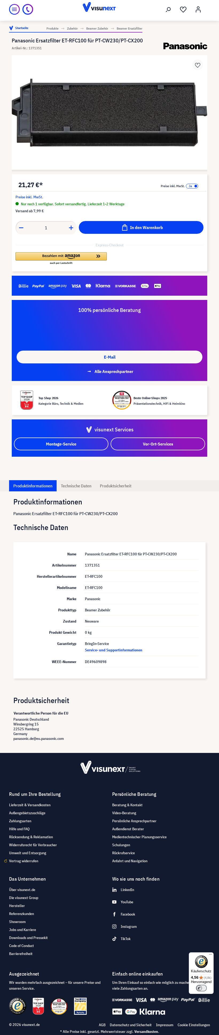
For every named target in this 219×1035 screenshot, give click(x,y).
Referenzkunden (21, 913)
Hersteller (17, 905)
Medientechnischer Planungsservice (139, 837)
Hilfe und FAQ (19, 829)
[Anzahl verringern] (21, 227)
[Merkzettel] (183, 9)
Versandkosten (146, 1031)
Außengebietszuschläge (27, 813)
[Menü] (14, 9)
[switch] (201, 988)
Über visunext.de (22, 889)
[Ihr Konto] (198, 9)
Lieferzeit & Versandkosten (29, 805)
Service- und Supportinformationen (113, 650)
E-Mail (109, 357)
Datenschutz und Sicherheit (131, 1024)
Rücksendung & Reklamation (31, 837)
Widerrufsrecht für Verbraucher (33, 845)
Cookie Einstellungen (194, 1024)
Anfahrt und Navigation (129, 861)
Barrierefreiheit (21, 953)
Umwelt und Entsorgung (27, 853)
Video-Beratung (124, 813)
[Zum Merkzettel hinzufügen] (197, 64)
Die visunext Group (23, 897)
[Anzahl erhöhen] (71, 227)
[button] (61, 258)
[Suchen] (168, 9)
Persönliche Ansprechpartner (134, 821)
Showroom (17, 921)
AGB (102, 1024)
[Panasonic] (185, 46)
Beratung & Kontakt (127, 805)
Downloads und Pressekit (28, 937)
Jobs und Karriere (22, 929)
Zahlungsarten (20, 821)
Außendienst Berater (128, 829)
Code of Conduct (21, 945)
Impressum (164, 1024)
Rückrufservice (123, 853)
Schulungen (121, 845)
